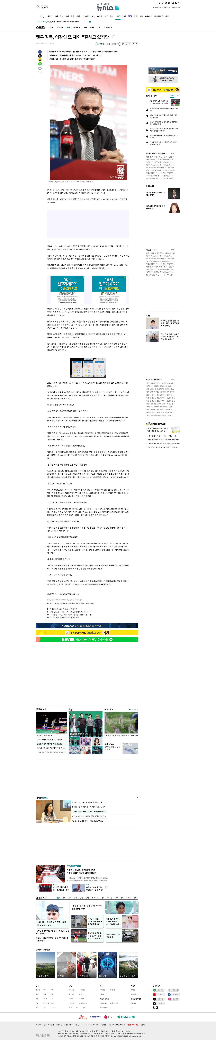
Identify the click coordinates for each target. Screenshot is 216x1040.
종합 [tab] (178, 95)
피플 (148, 315)
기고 (80, 994)
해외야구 (60, 27)
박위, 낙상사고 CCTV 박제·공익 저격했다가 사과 (89, 816)
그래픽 (102, 994)
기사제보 (95, 1025)
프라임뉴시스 (166, 7)
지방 (106, 16)
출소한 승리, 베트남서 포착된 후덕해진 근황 (87, 802)
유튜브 (160, 994)
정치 (56, 16)
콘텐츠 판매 (69, 1025)
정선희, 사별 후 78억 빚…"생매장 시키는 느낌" (88, 807)
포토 (141, 16)
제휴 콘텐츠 (158, 16)
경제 (67, 16)
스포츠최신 (108, 27)
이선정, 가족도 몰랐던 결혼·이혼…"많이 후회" (88, 811)
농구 (85, 27)
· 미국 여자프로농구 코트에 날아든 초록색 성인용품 (163, 447)
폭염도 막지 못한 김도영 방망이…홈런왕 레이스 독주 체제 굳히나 (95, 936)
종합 (58, 897)
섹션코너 (71, 1003)
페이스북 (175, 994)
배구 (92, 27)
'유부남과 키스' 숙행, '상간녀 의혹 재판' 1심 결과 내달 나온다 (52, 932)
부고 (77, 1007)
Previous (37, 887)
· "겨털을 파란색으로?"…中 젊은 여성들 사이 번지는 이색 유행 (163, 443)
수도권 (99, 16)
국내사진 (102, 990)
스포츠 (117, 16)
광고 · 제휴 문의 (49, 1025)
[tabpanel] (121, 726)
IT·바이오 (86, 16)
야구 (51, 27)
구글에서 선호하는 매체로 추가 (109, 44)
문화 (111, 16)
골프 (98, 27)
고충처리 (87, 1025)
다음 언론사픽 (175, 990)
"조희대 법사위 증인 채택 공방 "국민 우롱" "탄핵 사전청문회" (81, 871)
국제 (61, 16)
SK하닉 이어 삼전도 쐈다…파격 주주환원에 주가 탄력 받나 (52, 939)
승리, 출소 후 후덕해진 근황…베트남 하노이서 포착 (52, 924)
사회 (93, 16)
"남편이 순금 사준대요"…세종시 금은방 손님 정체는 (89, 821)
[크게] (136, 44)
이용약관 (103, 1025)
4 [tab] (137, 709)
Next (106, 887)
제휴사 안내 (59, 1025)
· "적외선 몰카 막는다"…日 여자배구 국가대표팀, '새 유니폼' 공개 (163, 436)
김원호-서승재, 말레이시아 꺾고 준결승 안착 (51, 744)
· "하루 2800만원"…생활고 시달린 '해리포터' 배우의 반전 (163, 439)
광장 (135, 16)
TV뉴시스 (148, 16)
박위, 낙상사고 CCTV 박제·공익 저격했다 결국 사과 (95, 921)
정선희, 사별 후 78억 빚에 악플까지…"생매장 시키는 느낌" (113, 921)
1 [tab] (129, 709)
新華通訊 (133, 994)
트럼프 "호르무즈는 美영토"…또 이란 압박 (94, 890)
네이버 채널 (160, 990)
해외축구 (76, 27)
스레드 (160, 1003)
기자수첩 (150, 186)
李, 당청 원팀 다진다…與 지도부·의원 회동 (61, 890)
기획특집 (81, 999)
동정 (84, 1007)
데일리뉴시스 (83, 1003)
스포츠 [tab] (172, 95)
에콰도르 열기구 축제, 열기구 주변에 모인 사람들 (52, 740)
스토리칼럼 (82, 990)
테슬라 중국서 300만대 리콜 (113, 935)
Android (133, 1003)
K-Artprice (157, 7)
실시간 (49, 16)
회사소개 (38, 1025)
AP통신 (133, 990)
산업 (78, 16)
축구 (68, 27)
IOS (132, 1007)
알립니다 (143, 1025)
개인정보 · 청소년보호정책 (117, 1025)
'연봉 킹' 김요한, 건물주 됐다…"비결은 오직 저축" (87, 907)
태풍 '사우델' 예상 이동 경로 (112, 748)
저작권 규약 (78, 1025)
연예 (124, 16)
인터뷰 (71, 999)
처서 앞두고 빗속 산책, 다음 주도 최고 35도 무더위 (121, 736)
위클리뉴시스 (176, 7)
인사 (70, 1007)
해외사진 (112, 990)
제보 (167, 16)
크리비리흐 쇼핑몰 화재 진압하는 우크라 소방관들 (52, 752)
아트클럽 (71, 994)
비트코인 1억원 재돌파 (44, 735)
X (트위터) (160, 999)
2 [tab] (132, 709)
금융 (72, 16)
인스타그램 (175, 999)
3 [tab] (135, 709)
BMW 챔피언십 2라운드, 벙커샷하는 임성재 (51, 748)
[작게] (133, 44)
